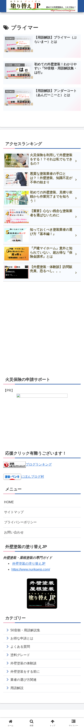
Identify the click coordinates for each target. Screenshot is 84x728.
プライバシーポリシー (20, 522)
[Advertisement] (42, 328)
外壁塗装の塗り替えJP (28, 563)
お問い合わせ (14, 532)
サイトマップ (14, 512)
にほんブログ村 (32, 476)
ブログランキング (39, 464)
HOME (9, 502)
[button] (75, 572)
